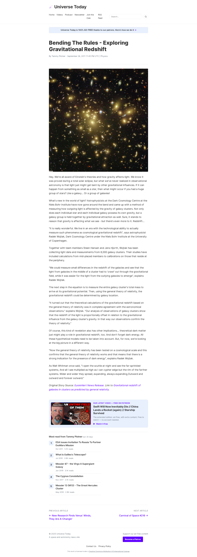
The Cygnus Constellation (69, 476)
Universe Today (70, 6)
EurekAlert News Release (89, 385)
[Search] (145, 16)
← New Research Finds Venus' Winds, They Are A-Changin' (70, 517)
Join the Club (90, 16)
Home (51, 15)
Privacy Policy (104, 546)
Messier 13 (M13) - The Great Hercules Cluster (76, 487)
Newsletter (79, 15)
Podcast (69, 15)
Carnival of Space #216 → (133, 515)
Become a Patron (133, 539)
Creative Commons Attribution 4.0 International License (109, 551)
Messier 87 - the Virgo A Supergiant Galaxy (75, 465)
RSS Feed (100, 16)
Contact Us (91, 546)
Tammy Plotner (58, 56)
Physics (104, 56)
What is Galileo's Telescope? (71, 454)
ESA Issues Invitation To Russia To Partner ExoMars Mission (78, 444)
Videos (60, 15)
